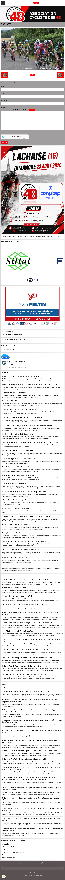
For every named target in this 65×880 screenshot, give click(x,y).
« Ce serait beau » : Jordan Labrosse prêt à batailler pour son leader (24, 541)
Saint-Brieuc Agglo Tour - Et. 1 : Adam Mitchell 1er (18, 459)
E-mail (3, 93)
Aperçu (33, 109)
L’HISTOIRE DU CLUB (8, 349)
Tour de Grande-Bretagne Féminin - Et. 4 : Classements (20, 409)
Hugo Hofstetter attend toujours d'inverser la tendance (20, 549)
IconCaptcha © (25, 138)
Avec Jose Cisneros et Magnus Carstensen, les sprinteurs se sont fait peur (27, 426)
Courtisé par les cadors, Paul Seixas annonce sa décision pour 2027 (24, 604)
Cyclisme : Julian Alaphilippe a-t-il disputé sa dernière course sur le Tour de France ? (30, 751)
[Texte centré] (15, 110)
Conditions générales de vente (43, 863)
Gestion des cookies (29, 863)
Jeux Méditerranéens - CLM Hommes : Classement (19, 467)
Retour (32, 74)
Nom (2, 86)
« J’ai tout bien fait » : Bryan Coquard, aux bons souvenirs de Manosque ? (26, 500)
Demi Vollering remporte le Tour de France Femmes (19, 631)
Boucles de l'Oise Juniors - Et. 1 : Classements (17, 434)
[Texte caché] (20, 110)
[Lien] (18, 110)
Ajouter (4, 142)
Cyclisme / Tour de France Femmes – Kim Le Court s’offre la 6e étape (25, 666)
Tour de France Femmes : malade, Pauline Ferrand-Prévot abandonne (25, 649)
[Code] (26, 110)
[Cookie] (4, 876)
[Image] (22, 110)
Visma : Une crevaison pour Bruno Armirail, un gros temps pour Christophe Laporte (29, 384)
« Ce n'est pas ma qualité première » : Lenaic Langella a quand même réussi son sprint (30, 442)
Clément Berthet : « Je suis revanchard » (15, 508)
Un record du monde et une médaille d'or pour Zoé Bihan (20, 376)
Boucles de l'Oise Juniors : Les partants (15, 525)
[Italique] (4, 110)
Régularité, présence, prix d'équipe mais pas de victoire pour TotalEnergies (26, 516)
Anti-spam (4, 133)
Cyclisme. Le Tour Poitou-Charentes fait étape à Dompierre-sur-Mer (24, 759)
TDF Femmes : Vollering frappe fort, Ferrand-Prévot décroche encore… (25, 674)
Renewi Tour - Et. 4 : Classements (13, 401)
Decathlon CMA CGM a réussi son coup (15, 557)
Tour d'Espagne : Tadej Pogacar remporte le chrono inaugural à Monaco (25, 691)
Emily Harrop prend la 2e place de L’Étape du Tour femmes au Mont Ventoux (27, 658)
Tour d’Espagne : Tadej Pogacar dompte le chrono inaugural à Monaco (25, 579)
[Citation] (13, 110)
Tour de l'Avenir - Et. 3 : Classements (14, 483)
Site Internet (4, 100)
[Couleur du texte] (10, 110)
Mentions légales (18, 863)
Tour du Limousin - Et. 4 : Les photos (14, 566)
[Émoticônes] (28, 110)
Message (3, 107)
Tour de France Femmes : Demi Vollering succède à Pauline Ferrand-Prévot (27, 623)
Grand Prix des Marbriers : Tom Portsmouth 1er (17, 450)
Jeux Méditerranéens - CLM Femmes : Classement (19, 475)
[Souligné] (6, 110)
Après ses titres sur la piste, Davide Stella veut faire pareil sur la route (25, 492)
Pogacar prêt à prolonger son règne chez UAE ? (17, 596)
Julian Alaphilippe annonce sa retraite (14, 588)
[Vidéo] (24, 110)
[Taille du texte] (8, 110)
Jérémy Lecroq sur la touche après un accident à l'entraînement (23, 533)
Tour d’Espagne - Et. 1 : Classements (14, 393)
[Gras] (2, 110)
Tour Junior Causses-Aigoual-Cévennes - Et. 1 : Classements (22, 417)
